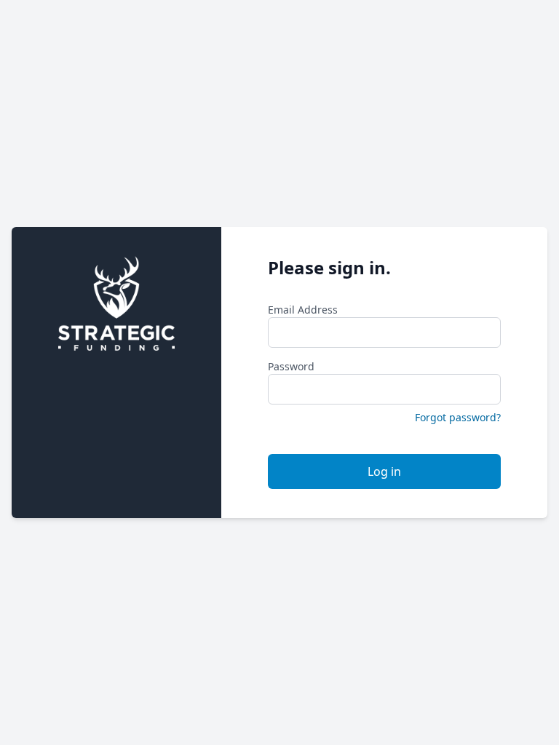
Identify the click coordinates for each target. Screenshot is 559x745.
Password (291, 366)
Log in (384, 471)
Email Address (303, 309)
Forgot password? (458, 417)
